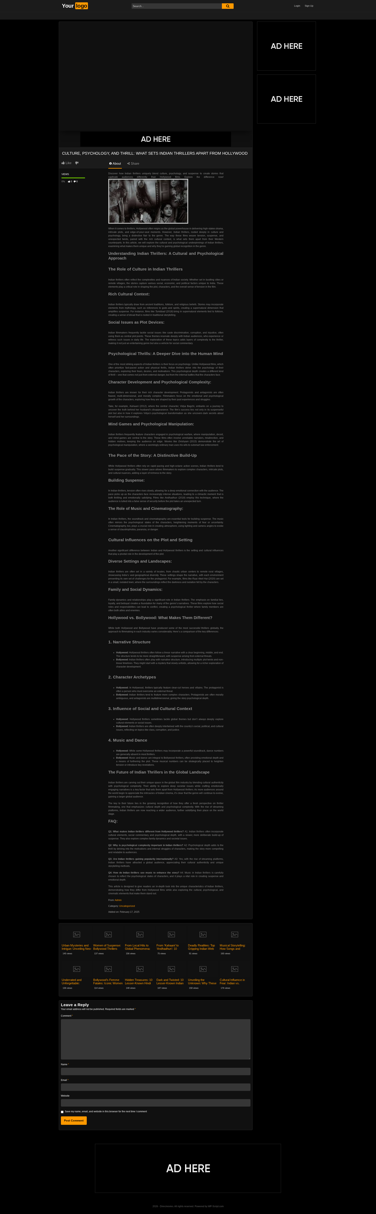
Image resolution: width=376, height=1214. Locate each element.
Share (134, 163)
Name (65, 1064)
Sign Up (309, 6)
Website (65, 1095)
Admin (118, 900)
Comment (67, 1015)
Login (297, 6)
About (116, 163)
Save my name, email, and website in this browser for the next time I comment (106, 1111)
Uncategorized (127, 906)
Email (65, 1080)
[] (228, 6)
